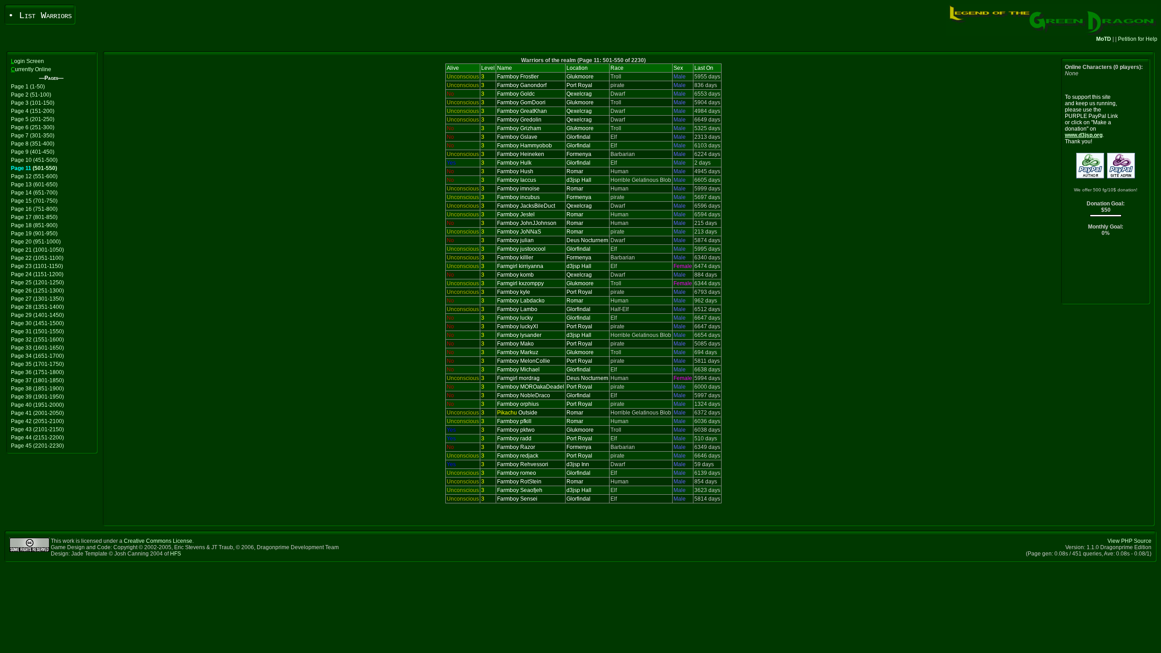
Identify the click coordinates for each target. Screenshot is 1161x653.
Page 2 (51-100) (31, 95)
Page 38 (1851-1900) (37, 388)
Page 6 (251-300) (32, 127)
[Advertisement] (1106, 272)
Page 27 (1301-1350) (37, 299)
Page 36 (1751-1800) (37, 372)
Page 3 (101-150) (32, 103)
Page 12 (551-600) (34, 176)
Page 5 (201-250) (32, 119)
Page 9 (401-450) (32, 152)
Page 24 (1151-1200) (37, 274)
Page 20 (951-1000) (36, 242)
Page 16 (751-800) (34, 209)
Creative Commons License (158, 541)
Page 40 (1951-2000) (37, 405)
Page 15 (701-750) (34, 201)
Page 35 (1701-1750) (37, 364)
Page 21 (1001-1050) (37, 250)
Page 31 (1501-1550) (37, 331)
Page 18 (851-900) (34, 225)
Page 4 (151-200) (32, 111)
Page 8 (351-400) (32, 144)
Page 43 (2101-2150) (37, 429)
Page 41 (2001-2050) (37, 413)
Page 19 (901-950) (34, 233)
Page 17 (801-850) (34, 217)
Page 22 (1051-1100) (37, 258)
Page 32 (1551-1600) (37, 339)
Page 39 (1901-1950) (37, 397)
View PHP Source (1129, 541)
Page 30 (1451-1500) (37, 323)
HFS (175, 554)
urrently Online (31, 69)
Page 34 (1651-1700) (37, 356)
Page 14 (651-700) (34, 193)
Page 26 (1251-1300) (37, 291)
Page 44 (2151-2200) (37, 437)
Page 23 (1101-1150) (37, 266)
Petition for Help (1137, 39)
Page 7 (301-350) (32, 135)
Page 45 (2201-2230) (37, 446)
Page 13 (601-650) (34, 184)
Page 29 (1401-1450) (37, 315)
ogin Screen (27, 61)
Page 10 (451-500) (34, 160)
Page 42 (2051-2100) (37, 421)
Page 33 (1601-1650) (37, 348)
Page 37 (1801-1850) (37, 380)
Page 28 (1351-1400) (37, 307)
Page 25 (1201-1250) (37, 282)
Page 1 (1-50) (28, 86)
